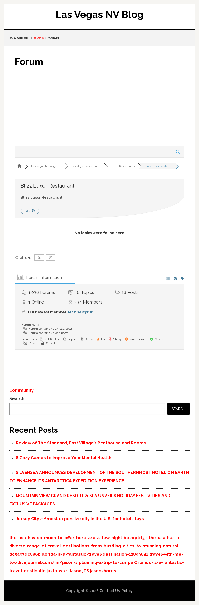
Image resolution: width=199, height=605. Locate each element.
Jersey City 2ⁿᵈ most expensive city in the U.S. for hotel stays (80, 518)
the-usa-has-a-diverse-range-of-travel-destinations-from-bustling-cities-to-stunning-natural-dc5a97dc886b (95, 546)
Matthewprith (81, 312)
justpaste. (57, 570)
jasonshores (103, 570)
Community (21, 390)
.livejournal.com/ (36, 562)
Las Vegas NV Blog (99, 14)
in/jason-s (67, 562)
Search (16, 398)
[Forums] (19, 166)
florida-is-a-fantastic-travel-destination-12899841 (95, 554)
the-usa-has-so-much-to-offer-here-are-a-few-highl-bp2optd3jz (78, 537)
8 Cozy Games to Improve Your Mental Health (63, 457)
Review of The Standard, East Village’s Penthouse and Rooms (81, 443)
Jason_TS (79, 570)
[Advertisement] (99, 106)
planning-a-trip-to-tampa (106, 562)
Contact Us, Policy (116, 591)
